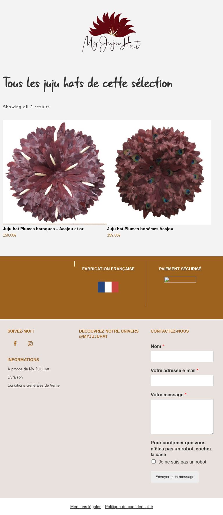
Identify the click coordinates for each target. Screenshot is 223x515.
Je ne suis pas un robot (182, 461)
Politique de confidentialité (129, 506)
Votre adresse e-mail (174, 370)
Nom (157, 346)
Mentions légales (85, 506)
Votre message (168, 394)
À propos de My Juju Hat (28, 369)
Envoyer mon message (174, 477)
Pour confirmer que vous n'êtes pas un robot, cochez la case (181, 448)
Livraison (15, 377)
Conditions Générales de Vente (34, 385)
